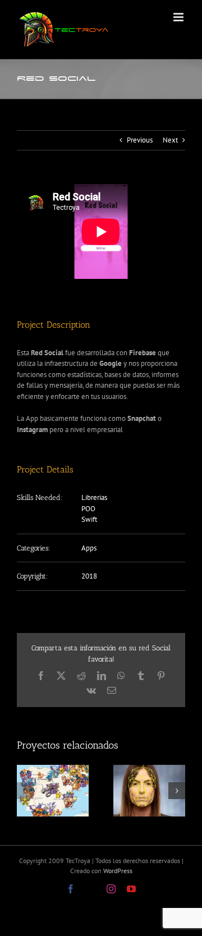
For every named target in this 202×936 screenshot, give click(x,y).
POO (88, 508)
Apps (89, 548)
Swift (89, 519)
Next (170, 140)
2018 (89, 576)
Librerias (94, 497)
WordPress (117, 870)
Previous (140, 140)
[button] (25, 790)
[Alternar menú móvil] (179, 17)
